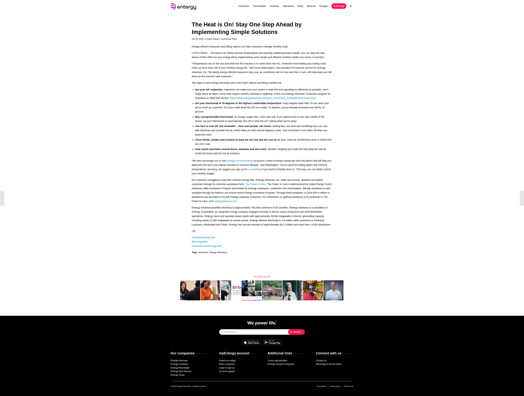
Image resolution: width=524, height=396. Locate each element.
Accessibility (321, 386)
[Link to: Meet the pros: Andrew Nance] (333, 290)
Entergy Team (230, 39)
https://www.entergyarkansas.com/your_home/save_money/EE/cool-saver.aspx (273, 98)
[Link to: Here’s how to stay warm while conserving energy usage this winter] (292, 290)
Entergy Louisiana (179, 364)
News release (213, 39)
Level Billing (254, 169)
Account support (227, 371)
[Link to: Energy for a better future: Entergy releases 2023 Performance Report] (252, 290)
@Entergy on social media (328, 364)
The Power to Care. (256, 184)
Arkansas (203, 252)
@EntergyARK (200, 241)
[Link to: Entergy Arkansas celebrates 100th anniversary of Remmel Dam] (272, 290)
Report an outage (227, 360)
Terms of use (348, 386)
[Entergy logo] (184, 6)
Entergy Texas (177, 375)
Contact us (321, 360)
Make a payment (227, 364)
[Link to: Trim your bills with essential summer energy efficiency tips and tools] (231, 290)
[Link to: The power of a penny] (211, 290)
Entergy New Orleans (181, 371)
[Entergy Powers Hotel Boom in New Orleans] (2, 198)
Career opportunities (277, 360)
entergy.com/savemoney (240, 160)
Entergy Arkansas (179, 360)
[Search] (350, 6)
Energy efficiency (218, 252)
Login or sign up (227, 368)
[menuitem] (243, 6)
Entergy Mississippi (180, 368)
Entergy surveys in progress (280, 364)
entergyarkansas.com (225, 201)
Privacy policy (335, 386)
